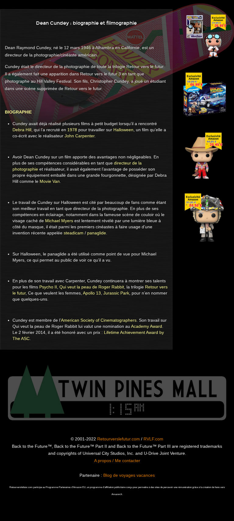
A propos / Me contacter (117, 460)
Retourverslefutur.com (118, 438)
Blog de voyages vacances (129, 475)
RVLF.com (153, 438)
